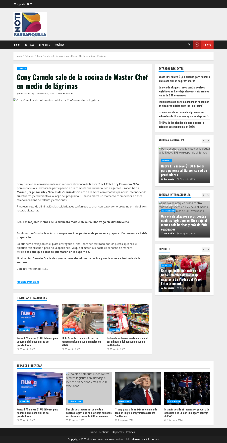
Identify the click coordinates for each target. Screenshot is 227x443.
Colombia (22, 68)
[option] (184, 165)
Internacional (168, 211)
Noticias (29, 44)
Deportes (44, 44)
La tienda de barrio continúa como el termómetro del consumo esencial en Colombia (128, 319)
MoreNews (133, 439)
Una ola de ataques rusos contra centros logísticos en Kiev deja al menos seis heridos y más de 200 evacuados (184, 91)
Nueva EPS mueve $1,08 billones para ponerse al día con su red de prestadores (37, 319)
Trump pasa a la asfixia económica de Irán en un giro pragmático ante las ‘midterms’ (184, 104)
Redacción (24, 93)
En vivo (207, 44)
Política (59, 44)
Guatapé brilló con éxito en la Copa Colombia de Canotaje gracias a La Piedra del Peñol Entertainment (181, 277)
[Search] (189, 44)
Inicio (16, 44)
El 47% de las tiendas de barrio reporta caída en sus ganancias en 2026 (83, 319)
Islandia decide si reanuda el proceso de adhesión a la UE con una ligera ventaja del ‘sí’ (184, 114)
